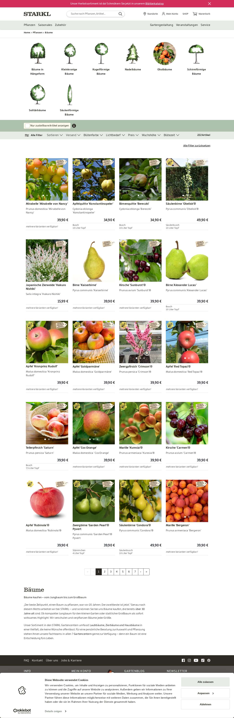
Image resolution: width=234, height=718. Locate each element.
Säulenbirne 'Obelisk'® (181, 203)
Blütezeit (169, 135)
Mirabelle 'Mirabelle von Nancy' (47, 203)
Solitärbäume (37, 110)
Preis (131, 135)
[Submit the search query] (120, 14)
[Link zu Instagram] (189, 660)
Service (205, 25)
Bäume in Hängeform (37, 71)
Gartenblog (134, 671)
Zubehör (60, 25)
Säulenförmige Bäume (69, 112)
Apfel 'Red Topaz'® (178, 366)
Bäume (49, 32)
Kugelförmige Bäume (101, 71)
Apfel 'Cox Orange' (85, 447)
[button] (35, 135)
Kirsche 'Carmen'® (178, 447)
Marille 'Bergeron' (177, 525)
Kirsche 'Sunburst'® (132, 285)
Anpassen (204, 693)
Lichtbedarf (113, 135)
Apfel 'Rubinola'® (37, 525)
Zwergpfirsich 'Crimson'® (135, 366)
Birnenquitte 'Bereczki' (134, 203)
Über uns (52, 660)
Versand (71, 135)
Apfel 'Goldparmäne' (86, 366)
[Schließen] (209, 4)
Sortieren (53, 135)
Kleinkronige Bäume (69, 71)
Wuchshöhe (149, 135)
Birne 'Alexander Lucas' (181, 285)
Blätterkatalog (154, 3)
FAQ (26, 660)
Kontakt (37, 660)
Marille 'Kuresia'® (131, 447)
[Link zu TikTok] (202, 660)
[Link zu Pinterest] (208, 660)
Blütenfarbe (91, 135)
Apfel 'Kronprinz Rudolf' (42, 366)
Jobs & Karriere (71, 660)
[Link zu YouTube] (196, 660)
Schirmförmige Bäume (196, 71)
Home (27, 32)
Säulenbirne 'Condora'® (135, 525)
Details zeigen (53, 711)
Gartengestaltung (161, 25)
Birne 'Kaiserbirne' (85, 285)
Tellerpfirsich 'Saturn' (40, 447)
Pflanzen (29, 25)
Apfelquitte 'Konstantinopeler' (93, 203)
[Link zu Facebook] (183, 660)
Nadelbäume (133, 69)
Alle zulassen (205, 681)
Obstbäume (164, 69)
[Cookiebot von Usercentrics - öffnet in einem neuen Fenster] (22, 711)
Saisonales (45, 25)
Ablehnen (205, 704)
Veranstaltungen (187, 25)
